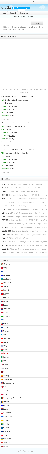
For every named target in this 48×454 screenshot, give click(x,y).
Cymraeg (6, 446)
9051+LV (5, 249)
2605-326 (6, 245)
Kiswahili (6, 424)
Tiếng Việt (6, 442)
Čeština (6, 301)
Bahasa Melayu (8, 383)
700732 (5, 224)
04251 (4, 242)
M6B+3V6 (6, 188)
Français (6, 331)
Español (6, 420)
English (5, 312)
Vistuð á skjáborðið (40, 2)
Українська (7, 439)
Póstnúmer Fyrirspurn (22, 8)
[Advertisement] (24, 63)
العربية (5, 271)
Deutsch (6, 342)
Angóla (6, 7)
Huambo (12, 109)
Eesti (5, 320)
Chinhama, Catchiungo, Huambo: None (17, 96)
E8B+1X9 (6, 252)
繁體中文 (6, 294)
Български (7, 283)
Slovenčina (7, 413)
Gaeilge (6, 357)
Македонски (7, 379)
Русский (6, 405)
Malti (5, 387)
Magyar (5, 350)
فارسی (5, 390)
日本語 (5, 364)
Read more (5, 119)
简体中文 (6, 290)
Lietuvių (6, 376)
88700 (4, 206)
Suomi (5, 327)
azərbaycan (7, 279)
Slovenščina (7, 416)
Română (6, 402)
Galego (5, 335)
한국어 (5, 368)
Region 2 (13, 13)
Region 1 (23, 17)
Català (5, 286)
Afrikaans (6, 264)
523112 (5, 220)
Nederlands (7, 309)
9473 (4, 209)
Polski (5, 394)
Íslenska (6, 353)
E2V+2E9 (6, 213)
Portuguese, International (12, 398)
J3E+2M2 (6, 234)
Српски (5, 409)
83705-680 (6, 231)
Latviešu (6, 372)
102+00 (5, 195)
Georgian (6, 338)
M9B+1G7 (6, 202)
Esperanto (6, 316)
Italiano (5, 361)
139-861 (5, 227)
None (4, 191)
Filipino (5, 324)
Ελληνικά (6, 346)
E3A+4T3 (6, 199)
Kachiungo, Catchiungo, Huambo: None (17, 149)
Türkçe (5, 435)
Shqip (5, 268)
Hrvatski (6, 297)
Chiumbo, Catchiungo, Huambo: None (16, 123)
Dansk (5, 305)
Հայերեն (6, 275)
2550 (4, 217)
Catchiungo (13, 106)
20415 (4, 184)
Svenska (6, 428)
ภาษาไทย (6, 431)
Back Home (28, 2)
